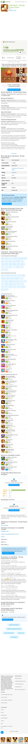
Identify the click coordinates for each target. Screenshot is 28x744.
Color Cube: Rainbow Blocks (10, 359)
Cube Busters (7, 325)
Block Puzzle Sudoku (9, 420)
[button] (14, 539)
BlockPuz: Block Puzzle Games (11, 386)
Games (2, 275)
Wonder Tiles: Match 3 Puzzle (11, 467)
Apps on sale (21, 633)
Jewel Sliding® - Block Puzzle (11, 457)
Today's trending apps (9, 633)
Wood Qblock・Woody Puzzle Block (12, 217)
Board (12, 275)
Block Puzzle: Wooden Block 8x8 (11, 212)
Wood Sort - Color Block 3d (10, 305)
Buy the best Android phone (20, 689)
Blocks (6, 264)
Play (3, 266)
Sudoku (23, 275)
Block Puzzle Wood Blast (10, 376)
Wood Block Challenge (9, 405)
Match (3, 258)
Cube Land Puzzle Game (10, 295)
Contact (2, 709)
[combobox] (20, 2)
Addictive (8, 278)
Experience (17, 278)
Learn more (19, 201)
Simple (12, 278)
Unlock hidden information (14, 484)
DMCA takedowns (4, 718)
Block (7, 261)
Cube (22, 261)
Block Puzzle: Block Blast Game (11, 315)
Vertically (15, 258)
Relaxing (22, 264)
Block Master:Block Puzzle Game (11, 434)
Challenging (11, 281)
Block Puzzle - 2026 (9, 444)
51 (12, 180)
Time (7, 266)
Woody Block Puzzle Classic (10, 221)
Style (18, 284)
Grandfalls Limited (14, 455)
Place (3, 269)
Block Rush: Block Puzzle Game (11, 462)
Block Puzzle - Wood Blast (10, 395)
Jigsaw (10, 284)
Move (15, 286)
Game (14, 261)
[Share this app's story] (20, 52)
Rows (15, 284)
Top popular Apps (18, 686)
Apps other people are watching (14, 628)
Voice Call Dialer (4, 697)
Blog (2, 723)
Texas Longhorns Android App (6, 700)
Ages (6, 286)
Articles (2, 720)
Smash (25, 258)
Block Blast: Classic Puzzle (10, 349)
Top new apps (14, 637)
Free (21, 281)
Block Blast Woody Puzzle (10, 241)
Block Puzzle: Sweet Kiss (10, 300)
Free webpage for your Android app (6, 727)
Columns (10, 286)
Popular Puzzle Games (14, 624)
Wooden (18, 261)
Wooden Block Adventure (10, 430)
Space (3, 289)
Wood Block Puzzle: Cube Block (11, 236)
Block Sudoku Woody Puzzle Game (12, 415)
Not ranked (14, 172)
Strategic (23, 286)
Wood (3, 264)
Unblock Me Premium (9, 320)
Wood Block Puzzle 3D (9, 449)
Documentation (4, 715)
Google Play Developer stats (20, 681)
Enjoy (22, 266)
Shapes (6, 284)
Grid (22, 278)
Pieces (19, 286)
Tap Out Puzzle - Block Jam (10, 364)
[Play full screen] (24, 52)
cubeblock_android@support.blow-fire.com (10, 534)
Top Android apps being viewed (6, 694)
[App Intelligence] (2, 732)
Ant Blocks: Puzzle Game (10, 344)
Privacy (2, 712)
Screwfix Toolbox (4, 702)
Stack (10, 258)
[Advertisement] (14, 26)
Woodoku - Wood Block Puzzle (11, 381)
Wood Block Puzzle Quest (10, 400)
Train (22, 284)
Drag (3, 281)
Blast (16, 275)
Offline (18, 266)
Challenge (3, 278)
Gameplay (7, 275)
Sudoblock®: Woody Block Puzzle (11, 310)
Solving (6, 258)
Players (6, 281)
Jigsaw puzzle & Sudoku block (11, 231)
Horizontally (20, 258)
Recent (6, 289)
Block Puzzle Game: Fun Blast (11, 339)
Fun (14, 266)
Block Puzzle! (8, 334)
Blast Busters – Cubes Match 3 (11, 329)
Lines (25, 281)
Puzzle (10, 261)
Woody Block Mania (9, 226)
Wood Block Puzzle (9, 425)
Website (2, 536)
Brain (10, 266)
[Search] (26, 2)
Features (16, 281)
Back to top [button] (25, 733)
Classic (18, 264)
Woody (14, 264)
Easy (6, 269)
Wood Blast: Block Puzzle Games (11, 246)
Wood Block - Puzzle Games (10, 410)
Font (3, 284)
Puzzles (10, 264)
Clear (19, 275)
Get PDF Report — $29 (7, 203)
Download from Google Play (14, 89)
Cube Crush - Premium (9, 354)
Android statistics (18, 678)
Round (3, 261)
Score (3, 286)
